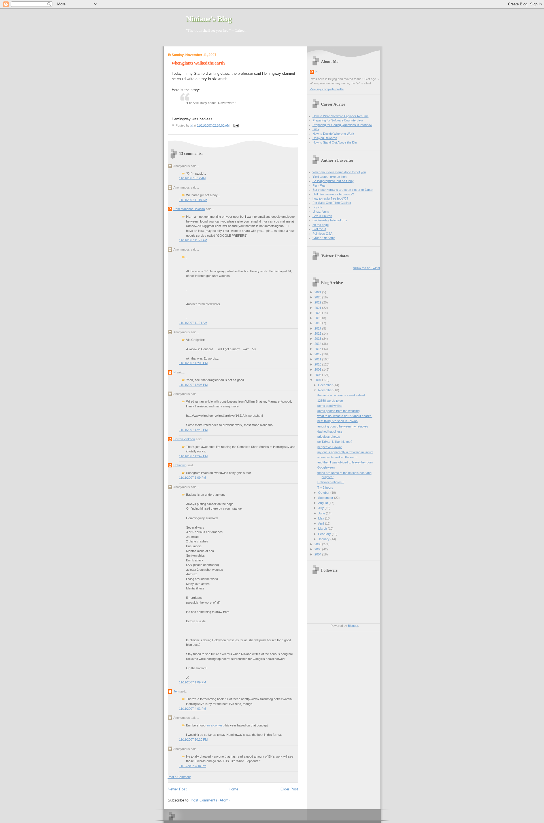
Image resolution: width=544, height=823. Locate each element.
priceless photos (328, 436)
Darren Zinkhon (184, 439)
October (324, 492)
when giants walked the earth (337, 457)
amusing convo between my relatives (342, 426)
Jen (175, 691)
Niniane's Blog (208, 19)
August (323, 503)
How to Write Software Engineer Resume (341, 116)
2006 (318, 544)
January (324, 539)
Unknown (179, 465)
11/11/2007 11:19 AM (193, 200)
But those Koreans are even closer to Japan (343, 189)
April (321, 523)
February (325, 534)
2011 (318, 359)
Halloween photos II (330, 482)
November (325, 390)
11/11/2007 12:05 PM (193, 384)
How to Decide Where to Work (333, 133)
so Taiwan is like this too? (334, 441)
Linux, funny (321, 211)
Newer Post (177, 789)
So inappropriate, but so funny (333, 181)
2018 (318, 323)
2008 (318, 375)
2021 (318, 307)
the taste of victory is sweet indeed (341, 395)
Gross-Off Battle (324, 238)
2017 (318, 328)
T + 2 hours (325, 487)
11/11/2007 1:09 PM (192, 477)
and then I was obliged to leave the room (345, 462)
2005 (318, 549)
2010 (318, 364)
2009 (318, 369)
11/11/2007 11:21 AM (193, 240)
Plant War (319, 185)
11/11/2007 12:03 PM (193, 363)
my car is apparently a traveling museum (345, 452)
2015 (318, 338)
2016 (318, 333)
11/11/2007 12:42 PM (193, 429)
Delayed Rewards (325, 138)
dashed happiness (330, 431)
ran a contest (214, 725)
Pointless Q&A (322, 233)
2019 (318, 318)
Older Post (289, 789)
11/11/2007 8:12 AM (192, 178)
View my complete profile (327, 89)
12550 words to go (330, 400)
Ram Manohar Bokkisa (189, 209)
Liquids (317, 207)
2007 (318, 380)
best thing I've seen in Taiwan (337, 421)
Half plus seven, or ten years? (333, 194)
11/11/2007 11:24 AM (193, 322)
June (322, 513)
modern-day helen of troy (330, 220)
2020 (318, 313)
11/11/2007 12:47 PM (193, 456)
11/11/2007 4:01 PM (192, 708)
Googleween (326, 467)
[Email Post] (235, 125)
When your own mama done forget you (339, 172)
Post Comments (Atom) (210, 800)
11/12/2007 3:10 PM (192, 766)
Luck (316, 129)
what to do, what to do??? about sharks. (344, 416)
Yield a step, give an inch (330, 176)
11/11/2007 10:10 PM (193, 739)
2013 (318, 348)
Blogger (353, 625)
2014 (318, 343)
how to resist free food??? (330, 198)
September (326, 497)
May (321, 518)
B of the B (319, 229)
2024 (318, 292)
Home (233, 789)
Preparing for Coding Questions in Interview (342, 125)
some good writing (329, 405)
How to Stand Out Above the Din (335, 142)
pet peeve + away (329, 447)
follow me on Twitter (366, 268)
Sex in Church (322, 216)
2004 (318, 554)
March (323, 528)
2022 (318, 302)
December (325, 385)
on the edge (321, 224)
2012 (318, 354)
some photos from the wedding (338, 410)
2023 (318, 297)
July (321, 508)
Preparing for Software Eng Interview (338, 120)
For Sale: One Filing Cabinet (332, 202)
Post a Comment (179, 777)
